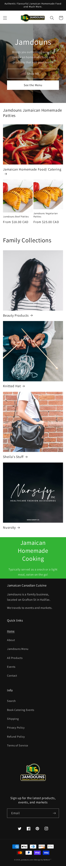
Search (11, 701)
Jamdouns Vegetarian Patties (45, 215)
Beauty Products (16, 315)
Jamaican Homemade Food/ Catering (32, 169)
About (11, 640)
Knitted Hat (12, 386)
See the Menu (33, 85)
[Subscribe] (54, 813)
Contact (12, 675)
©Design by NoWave (42, 860)
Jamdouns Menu (18, 649)
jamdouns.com (27, 860)
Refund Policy (16, 736)
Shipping (13, 719)
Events (11, 667)
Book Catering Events (20, 710)
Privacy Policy (16, 727)
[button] (5, 17)
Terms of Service (17, 745)
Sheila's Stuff (13, 457)
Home (11, 631)
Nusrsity (9, 527)
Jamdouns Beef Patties (16, 216)
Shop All (33, 73)
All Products (15, 658)
